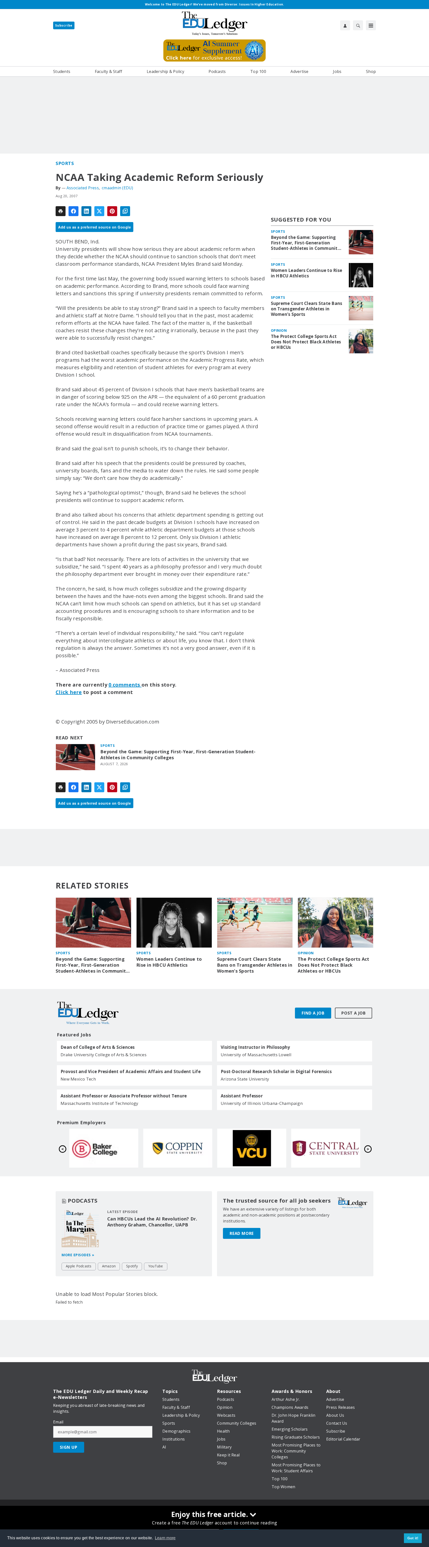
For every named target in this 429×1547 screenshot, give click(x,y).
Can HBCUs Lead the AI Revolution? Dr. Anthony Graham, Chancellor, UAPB (152, 1222)
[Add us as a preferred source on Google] (125, 211)
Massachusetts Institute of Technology (99, 1103)
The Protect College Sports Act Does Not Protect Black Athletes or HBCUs (306, 342)
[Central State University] (177, 1148)
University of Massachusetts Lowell (256, 1054)
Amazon (109, 1266)
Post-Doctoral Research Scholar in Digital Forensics (276, 1071)
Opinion (279, 330)
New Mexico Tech (78, 1079)
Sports (65, 163)
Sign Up (68, 1447)
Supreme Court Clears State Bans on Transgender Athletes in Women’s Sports (306, 309)
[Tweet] (99, 211)
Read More (242, 1233)
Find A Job (313, 1013)
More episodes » (78, 1254)
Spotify (132, 1266)
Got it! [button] (413, 1538)
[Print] (61, 211)
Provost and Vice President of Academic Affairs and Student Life (131, 1071)
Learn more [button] (165, 1538)
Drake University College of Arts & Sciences (103, 1054)
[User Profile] (345, 25)
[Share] (73, 211)
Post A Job (353, 1013)
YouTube (155, 1266)
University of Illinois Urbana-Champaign (262, 1103)
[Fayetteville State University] (251, 1148)
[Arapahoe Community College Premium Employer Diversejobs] (325, 1148)
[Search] (358, 25)
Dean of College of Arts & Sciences (98, 1047)
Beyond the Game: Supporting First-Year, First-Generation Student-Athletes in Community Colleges (177, 754)
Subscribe (63, 25)
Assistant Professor (242, 1096)
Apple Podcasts (79, 1266)
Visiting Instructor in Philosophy (255, 1047)
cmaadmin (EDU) (117, 188)
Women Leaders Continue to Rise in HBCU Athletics (306, 273)
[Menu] (371, 25)
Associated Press (83, 188)
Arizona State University (245, 1079)
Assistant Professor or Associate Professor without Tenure (124, 1096)
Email (58, 1422)
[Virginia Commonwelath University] (103, 1148)
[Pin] (112, 211)
